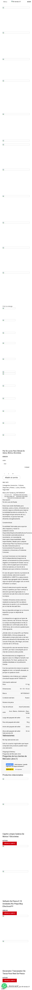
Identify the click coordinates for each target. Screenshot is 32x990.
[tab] (8, 495)
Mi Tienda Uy (11, 493)
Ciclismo (21, 485)
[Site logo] (16, 1)
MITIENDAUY (20, 493)
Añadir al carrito (11, 477)
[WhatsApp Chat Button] (4, 985)
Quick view (5, 830)
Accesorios (13, 485)
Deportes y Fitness (9, 487)
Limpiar (27, 467)
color (4, 460)
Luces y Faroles (20, 487)
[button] (10, 843)
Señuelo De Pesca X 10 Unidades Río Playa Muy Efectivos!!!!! (13, 903)
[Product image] (15, 816)
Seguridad (6, 490)
